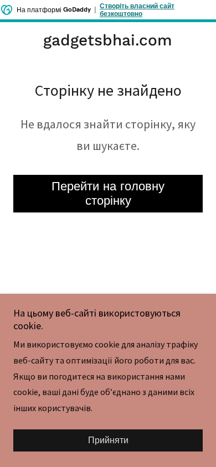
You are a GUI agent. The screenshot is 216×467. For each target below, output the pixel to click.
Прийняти (108, 440)
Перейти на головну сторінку (108, 193)
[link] (108, 40)
